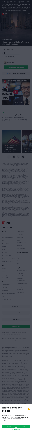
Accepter (9, 426)
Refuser (23, 426)
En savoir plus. (6, 420)
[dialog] (16, 418)
